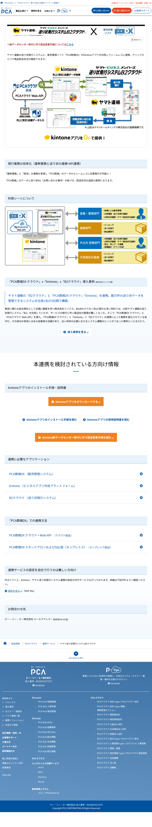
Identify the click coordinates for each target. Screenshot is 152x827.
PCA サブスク (38, 758)
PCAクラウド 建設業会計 (108, 714)
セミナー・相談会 (13, 711)
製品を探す (21, 11)
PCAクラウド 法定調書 (107, 757)
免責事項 (6, 767)
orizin (41, 767)
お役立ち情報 (11, 724)
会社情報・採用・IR (143, 3)
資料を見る (14, 591)
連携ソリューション (14, 720)
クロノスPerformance (48, 792)
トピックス (10, 702)
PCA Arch (36, 697)
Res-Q (41, 781)
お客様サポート (142, 10)
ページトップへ (76, 657)
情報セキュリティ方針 (12, 763)
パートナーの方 (127, 3)
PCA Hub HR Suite (47, 731)
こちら (70, 44)
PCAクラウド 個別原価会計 (109, 719)
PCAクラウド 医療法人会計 (109, 733)
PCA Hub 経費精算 (47, 727)
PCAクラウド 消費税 (106, 767)
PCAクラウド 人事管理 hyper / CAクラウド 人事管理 (121, 743)
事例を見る (36, 11)
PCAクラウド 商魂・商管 (108, 748)
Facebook (40, 685)
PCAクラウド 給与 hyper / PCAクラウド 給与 (118, 738)
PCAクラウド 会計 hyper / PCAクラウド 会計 (118, 701)
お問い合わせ (103, 10)
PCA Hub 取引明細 (47, 751)
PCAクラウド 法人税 (106, 762)
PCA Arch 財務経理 (47, 701)
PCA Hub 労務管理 (47, 746)
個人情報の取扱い (10, 758)
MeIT (40, 771)
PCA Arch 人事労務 (47, 706)
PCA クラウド (97, 697)
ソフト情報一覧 (12, 715)
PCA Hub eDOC (45, 722)
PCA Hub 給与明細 (47, 736)
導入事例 (9, 706)
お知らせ (48, 11)
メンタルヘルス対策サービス (45, 763)
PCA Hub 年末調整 (47, 741)
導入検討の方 (123, 10)
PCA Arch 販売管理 (47, 711)
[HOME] (5, 643)
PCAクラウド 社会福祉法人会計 (111, 728)
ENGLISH (6, 774)
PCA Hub (36, 718)
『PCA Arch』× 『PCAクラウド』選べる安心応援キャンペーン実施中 (31, 2)
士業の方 (114, 3)
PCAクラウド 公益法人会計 (109, 724)
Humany (42, 776)
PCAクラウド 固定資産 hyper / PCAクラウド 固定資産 (122, 753)
